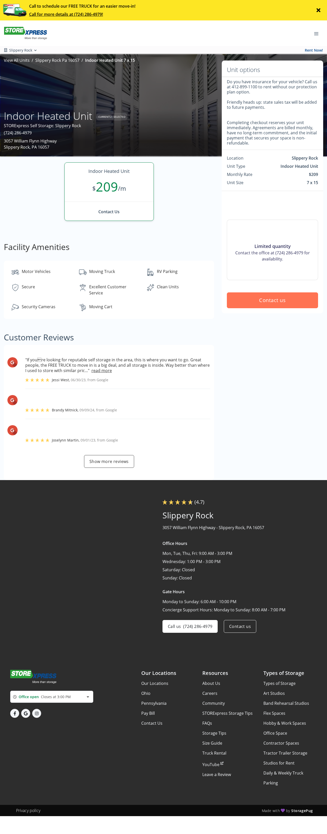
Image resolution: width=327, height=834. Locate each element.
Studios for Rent (279, 763)
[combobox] (51, 697)
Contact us (272, 300)
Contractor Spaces (281, 743)
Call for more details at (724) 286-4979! (66, 14)
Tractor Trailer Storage (285, 753)
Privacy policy (28, 810)
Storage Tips (214, 733)
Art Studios (274, 693)
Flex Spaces (274, 713)
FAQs (207, 723)
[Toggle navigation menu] (318, 33)
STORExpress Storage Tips (227, 713)
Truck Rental (214, 753)
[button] (14, 713)
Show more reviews (109, 461)
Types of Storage (279, 683)
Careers (209, 693)
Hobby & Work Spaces (284, 723)
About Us (211, 683)
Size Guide (212, 743)
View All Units (17, 60)
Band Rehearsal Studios (286, 703)
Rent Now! (314, 50)
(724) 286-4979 (18, 133)
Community (213, 703)
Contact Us (151, 723)
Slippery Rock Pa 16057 (57, 60)
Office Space (275, 733)
